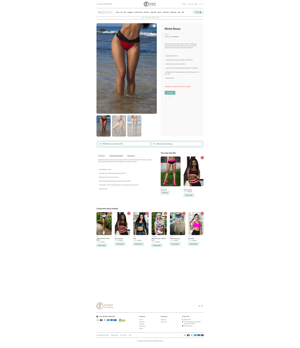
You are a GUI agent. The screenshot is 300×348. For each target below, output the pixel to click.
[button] (154, 25)
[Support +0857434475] (104, 4)
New (179, 12)
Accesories (166, 12)
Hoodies (146, 12)
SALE (171, 36)
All (121, 12)
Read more (165, 192)
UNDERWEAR (176, 36)
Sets (124, 12)
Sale (183, 12)
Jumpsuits (153, 12)
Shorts (159, 12)
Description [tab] (101, 156)
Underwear (173, 12)
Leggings (130, 12)
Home (117, 12)
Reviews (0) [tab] (131, 156)
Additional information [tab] (116, 156)
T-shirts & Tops (138, 12)
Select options (188, 195)
